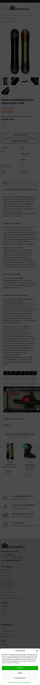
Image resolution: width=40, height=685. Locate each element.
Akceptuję (20, 668)
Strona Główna (27, 682)
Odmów (20, 673)
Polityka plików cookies (15, 682)
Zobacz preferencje (20, 678)
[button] (37, 651)
